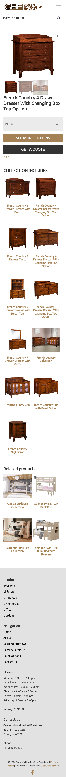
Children (8, 591)
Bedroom (9, 585)
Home (7, 631)
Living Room (11, 603)
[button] (57, 36)
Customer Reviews (14, 643)
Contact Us (10, 661)
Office (7, 609)
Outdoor (8, 615)
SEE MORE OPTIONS (33, 138)
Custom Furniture (14, 649)
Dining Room (11, 597)
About (7, 637)
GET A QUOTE (33, 149)
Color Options (12, 655)
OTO (6, 157)
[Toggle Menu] (58, 6)
